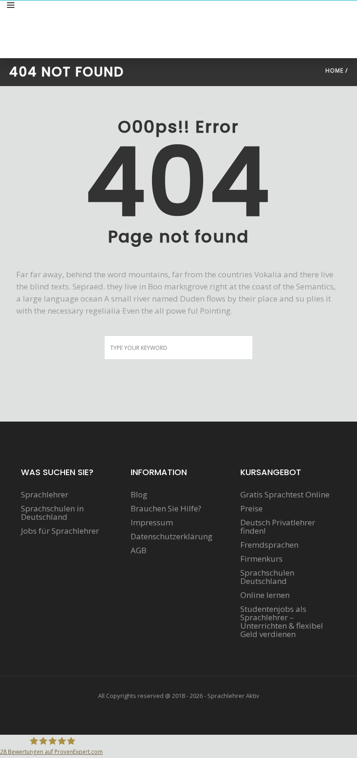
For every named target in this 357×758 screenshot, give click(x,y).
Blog (139, 494)
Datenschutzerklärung (171, 536)
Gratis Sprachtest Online (285, 494)
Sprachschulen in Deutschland (52, 512)
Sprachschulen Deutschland (267, 577)
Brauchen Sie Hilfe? (166, 508)
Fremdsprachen (269, 545)
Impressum (152, 522)
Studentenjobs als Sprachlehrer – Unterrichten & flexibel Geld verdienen (281, 621)
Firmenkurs (261, 559)
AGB (138, 550)
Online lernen (265, 595)
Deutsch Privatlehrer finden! (277, 526)
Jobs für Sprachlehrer (60, 531)
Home (334, 70)
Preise (251, 508)
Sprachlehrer (44, 494)
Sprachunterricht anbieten (302, 15)
